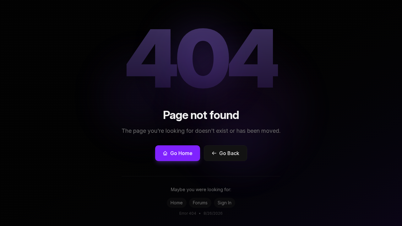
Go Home (181, 153)
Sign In (224, 202)
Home (177, 202)
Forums (200, 202)
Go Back (229, 153)
